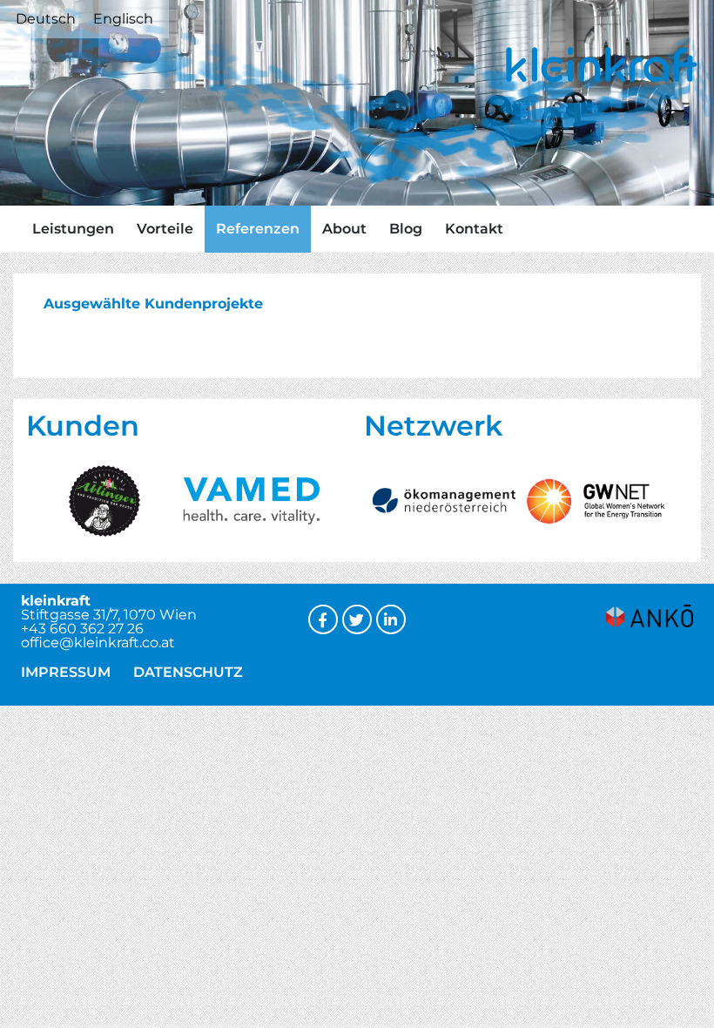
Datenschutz (188, 672)
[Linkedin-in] (391, 619)
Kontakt (474, 228)
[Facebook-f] (323, 619)
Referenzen (258, 228)
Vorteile (165, 228)
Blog (405, 228)
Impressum (66, 672)
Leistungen (73, 228)
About (344, 228)
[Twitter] (357, 619)
